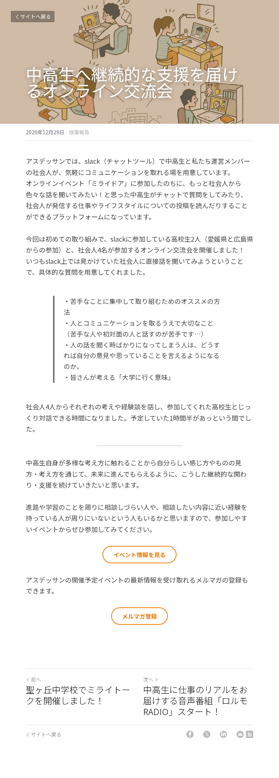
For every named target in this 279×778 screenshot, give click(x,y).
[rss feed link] (249, 734)
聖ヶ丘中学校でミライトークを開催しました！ (78, 695)
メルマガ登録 (139, 616)
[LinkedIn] (223, 734)
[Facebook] (190, 734)
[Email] (240, 734)
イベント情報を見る (139, 554)
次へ (148, 679)
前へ (36, 679)
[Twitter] (206, 734)
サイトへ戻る (35, 16)
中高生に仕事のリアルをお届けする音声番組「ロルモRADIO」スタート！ (195, 700)
